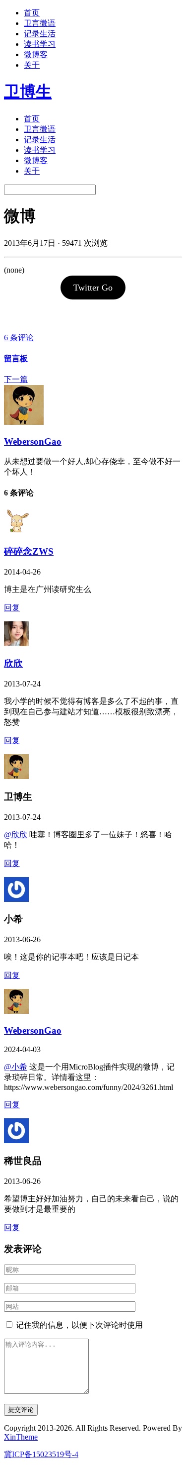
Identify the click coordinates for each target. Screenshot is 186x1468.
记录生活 (40, 33)
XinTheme (21, 1437)
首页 (32, 12)
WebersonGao (33, 441)
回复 (12, 607)
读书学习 (40, 44)
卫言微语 (40, 23)
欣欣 (13, 663)
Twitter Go (93, 288)
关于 (32, 65)
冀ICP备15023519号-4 (41, 1454)
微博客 (36, 54)
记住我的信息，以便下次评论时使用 (79, 1325)
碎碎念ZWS (29, 551)
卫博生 (28, 91)
